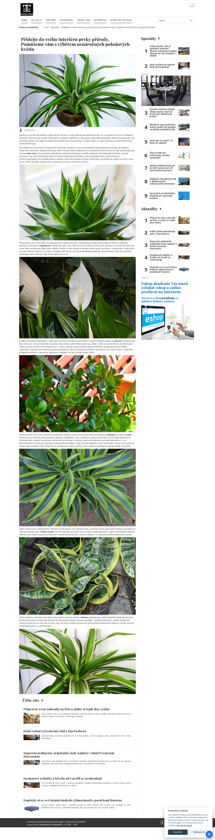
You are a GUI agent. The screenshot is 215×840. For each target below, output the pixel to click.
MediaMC (58, 824)
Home (24, 20)
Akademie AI (45, 824)
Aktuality (36, 20)
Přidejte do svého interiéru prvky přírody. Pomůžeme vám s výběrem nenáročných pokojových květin (108, 27)
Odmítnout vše (199, 832)
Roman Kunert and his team (50, 821)
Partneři (51, 20)
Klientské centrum (121, 20)
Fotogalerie (66, 20)
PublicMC (81, 821)
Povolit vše (177, 832)
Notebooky (100, 20)
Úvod (46, 27)
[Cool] (166, 90)
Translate (192, 7)
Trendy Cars (83, 20)
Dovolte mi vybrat (184, 825)
